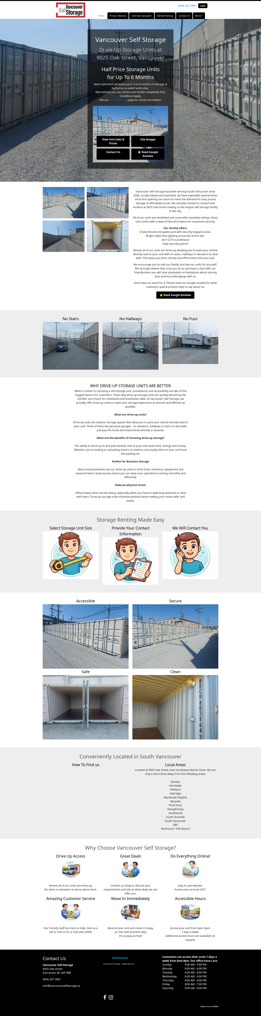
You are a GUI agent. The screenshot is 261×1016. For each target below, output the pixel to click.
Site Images (148, 139)
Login (202, 5)
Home (101, 15)
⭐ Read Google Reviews (148, 154)
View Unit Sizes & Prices (113, 141)
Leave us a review (209, 1006)
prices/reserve (118, 100)
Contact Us (184, 15)
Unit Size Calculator (142, 15)
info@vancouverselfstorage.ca (61, 986)
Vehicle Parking (165, 15)
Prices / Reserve (118, 15)
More (198, 15)
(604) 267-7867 (187, 5)
